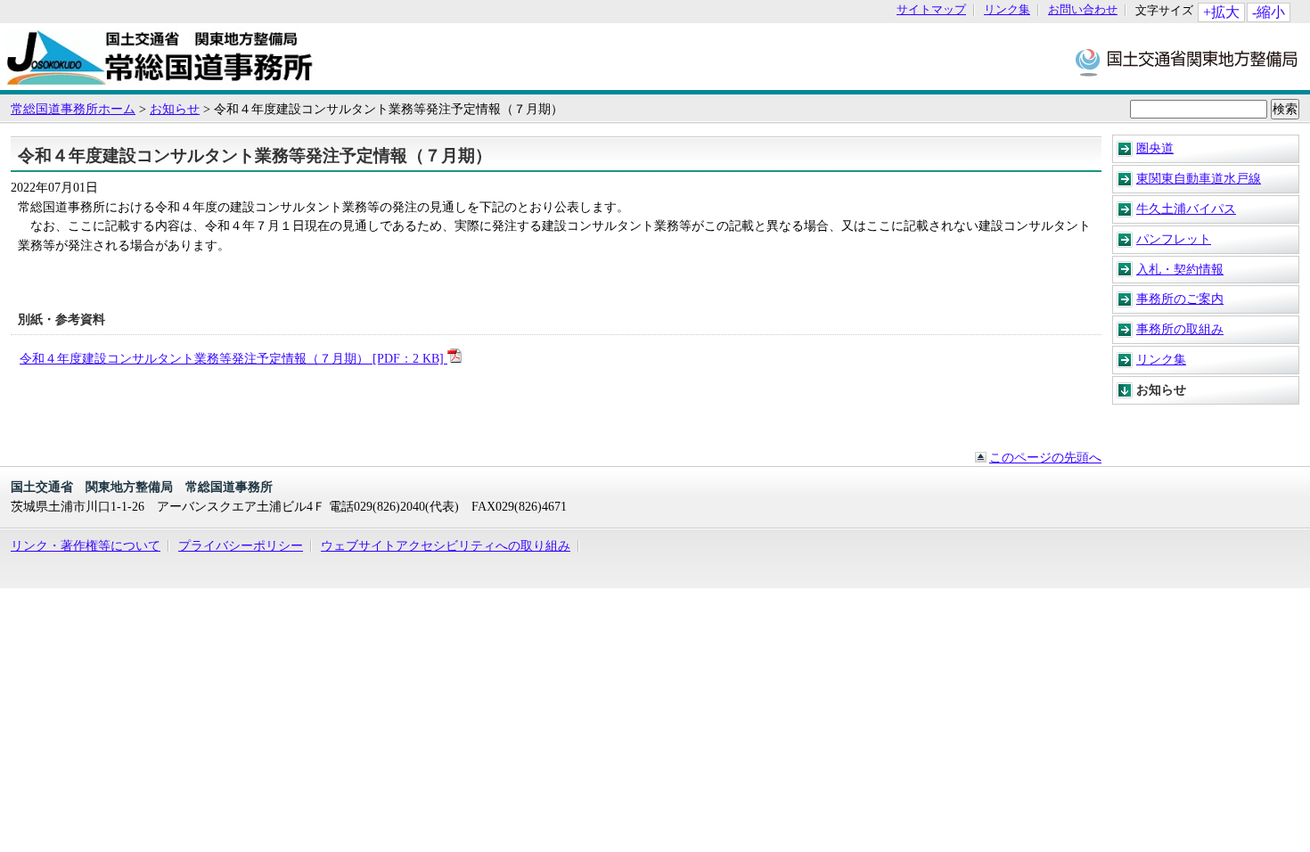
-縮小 (1268, 12)
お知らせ (175, 109)
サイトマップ (931, 10)
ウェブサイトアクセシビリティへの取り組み (445, 545)
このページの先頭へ (1045, 457)
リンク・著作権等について (85, 545)
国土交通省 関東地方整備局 (1187, 61)
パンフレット (1173, 239)
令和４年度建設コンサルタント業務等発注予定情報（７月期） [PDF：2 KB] (233, 358)
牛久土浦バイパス (1186, 208)
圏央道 (1155, 148)
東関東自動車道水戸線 (1198, 178)
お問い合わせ (1083, 10)
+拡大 (1221, 12)
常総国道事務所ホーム (73, 109)
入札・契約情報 (1180, 269)
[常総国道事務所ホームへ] (161, 81)
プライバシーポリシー (240, 545)
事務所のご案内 (1180, 298)
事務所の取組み (1180, 329)
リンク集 (1007, 10)
